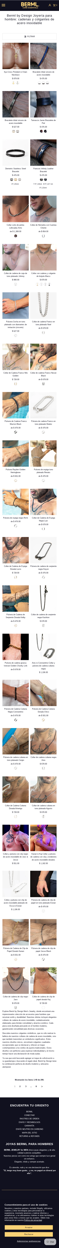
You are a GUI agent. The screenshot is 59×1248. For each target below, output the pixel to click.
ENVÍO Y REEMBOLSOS (29, 1122)
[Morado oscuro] (15, 236)
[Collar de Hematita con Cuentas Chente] (43, 209)
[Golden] (13, 82)
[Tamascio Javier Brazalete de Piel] (43, 104)
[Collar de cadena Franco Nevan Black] (43, 357)
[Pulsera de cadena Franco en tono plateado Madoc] (43, 405)
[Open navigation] (7, 5)
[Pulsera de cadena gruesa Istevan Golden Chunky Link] (15, 647)
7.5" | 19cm (37, 184)
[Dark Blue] (45, 179)
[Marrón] (45, 131)
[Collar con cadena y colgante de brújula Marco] (43, 257)
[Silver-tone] (17, 82)
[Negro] (49, 284)
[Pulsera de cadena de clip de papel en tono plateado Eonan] (43, 884)
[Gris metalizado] (43, 236)
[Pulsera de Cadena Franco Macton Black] (15, 405)
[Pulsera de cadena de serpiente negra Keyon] (43, 550)
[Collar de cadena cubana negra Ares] (43, 741)
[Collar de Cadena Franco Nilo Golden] (15, 357)
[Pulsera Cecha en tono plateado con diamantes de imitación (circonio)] (15, 305)
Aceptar (29, 1227)
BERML (29, 1112)
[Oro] (43, 719)
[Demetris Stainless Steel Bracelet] (15, 152)
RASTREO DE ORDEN (29, 1119)
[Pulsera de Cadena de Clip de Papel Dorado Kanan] (15, 932)
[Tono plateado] (15, 284)
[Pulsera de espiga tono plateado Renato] (43, 453)
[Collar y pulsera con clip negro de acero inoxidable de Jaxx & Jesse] (15, 838)
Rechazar (28, 1234)
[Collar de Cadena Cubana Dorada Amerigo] (15, 789)
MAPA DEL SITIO (29, 1133)
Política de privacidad (33, 1220)
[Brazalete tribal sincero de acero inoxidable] (43, 56)
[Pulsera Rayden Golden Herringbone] (15, 453)
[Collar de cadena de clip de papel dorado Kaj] (43, 980)
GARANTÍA (29, 1126)
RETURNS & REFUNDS (29, 1136)
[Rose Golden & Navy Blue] (47, 82)
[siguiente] (42, 1086)
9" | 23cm (43, 188)
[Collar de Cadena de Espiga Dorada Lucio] (15, 550)
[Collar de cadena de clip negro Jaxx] (15, 980)
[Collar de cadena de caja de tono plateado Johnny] (15, 257)
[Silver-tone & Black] (17, 131)
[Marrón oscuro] (41, 131)
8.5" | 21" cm (48, 184)
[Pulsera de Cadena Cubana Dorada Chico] (43, 693)
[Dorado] (39, 82)
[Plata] (15, 768)
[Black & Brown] (43, 82)
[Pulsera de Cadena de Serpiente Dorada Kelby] (15, 598)
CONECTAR (29, 1115)
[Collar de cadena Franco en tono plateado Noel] (43, 305)
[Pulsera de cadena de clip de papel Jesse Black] (43, 932)
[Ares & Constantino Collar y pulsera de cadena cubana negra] (43, 647)
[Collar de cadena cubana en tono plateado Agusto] (43, 789)
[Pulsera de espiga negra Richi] (15, 502)
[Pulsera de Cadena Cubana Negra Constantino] (15, 693)
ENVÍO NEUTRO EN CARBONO (29, 1129)
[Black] (11, 179)
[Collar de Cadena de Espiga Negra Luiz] (43, 502)
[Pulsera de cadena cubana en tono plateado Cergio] (15, 741)
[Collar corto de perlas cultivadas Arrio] (15, 209)
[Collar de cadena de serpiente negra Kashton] (43, 598)
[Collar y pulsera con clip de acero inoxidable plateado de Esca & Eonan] (15, 884)
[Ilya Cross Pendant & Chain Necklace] (15, 56)
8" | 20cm (15, 184)
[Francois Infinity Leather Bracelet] (43, 152)
